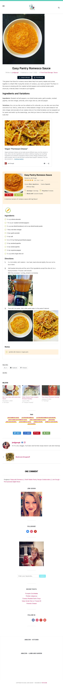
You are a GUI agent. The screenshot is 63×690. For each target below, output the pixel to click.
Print (47, 433)
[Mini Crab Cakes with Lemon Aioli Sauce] (12, 390)
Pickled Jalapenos (31, 596)
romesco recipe (38, 421)
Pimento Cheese (31, 603)
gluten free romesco (28, 417)
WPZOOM (44, 682)
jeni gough (51, 419)
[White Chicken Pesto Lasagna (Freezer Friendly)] (31, 390)
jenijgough (15, 72)
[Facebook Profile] (22, 442)
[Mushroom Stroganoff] (10, 457)
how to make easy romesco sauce (17, 419)
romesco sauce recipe (51, 421)
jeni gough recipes (11, 421)
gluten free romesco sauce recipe (45, 417)
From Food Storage (47, 72)
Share (28, 433)
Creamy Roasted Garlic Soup (31, 598)
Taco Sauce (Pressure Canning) (50, 397)
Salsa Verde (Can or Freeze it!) (31, 601)
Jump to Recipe (25, 77)
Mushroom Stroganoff (23, 457)
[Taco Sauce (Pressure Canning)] (51, 390)
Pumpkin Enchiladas (31, 593)
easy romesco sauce (13, 417)
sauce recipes (31, 424)
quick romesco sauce (25, 421)
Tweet (18, 433)
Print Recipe (39, 77)
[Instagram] (25, 442)
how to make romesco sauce (38, 419)
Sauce (56, 72)
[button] (4, 6)
